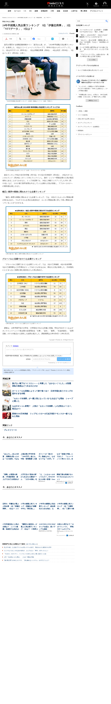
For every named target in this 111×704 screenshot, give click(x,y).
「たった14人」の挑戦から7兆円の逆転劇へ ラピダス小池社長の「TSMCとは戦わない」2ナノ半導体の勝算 (93, 89)
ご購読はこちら (92, 100)
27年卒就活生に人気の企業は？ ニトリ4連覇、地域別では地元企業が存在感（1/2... (11, 526)
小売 (52, 11)
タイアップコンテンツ (85, 123)
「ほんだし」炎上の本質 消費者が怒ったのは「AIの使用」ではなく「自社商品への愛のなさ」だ (94, 42)
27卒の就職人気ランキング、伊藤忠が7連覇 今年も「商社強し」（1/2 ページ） (29, 506)
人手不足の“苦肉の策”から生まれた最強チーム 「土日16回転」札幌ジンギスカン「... (29, 477)
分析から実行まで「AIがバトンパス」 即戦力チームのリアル (65, 526)
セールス (17, 11)
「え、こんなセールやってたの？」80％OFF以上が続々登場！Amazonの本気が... (47, 477)
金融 (58, 11)
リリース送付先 (83, 115)
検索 (106, 21)
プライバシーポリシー (85, 134)
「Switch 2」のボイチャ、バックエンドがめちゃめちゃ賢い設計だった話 (25, 554)
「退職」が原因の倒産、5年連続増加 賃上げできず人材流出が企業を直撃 (11, 477)
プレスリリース (10, 430)
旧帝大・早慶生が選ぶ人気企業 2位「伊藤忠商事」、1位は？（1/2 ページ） (11, 506)
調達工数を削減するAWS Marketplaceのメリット (65, 477)
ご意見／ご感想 (83, 111)
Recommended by (60, 483)
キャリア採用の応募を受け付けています (90, 70)
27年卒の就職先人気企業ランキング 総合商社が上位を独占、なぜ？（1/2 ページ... (47, 506)
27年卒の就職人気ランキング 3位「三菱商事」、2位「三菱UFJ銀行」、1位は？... (65, 506)
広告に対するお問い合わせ (86, 119)
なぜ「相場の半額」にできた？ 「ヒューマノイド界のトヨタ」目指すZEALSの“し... (65, 456)
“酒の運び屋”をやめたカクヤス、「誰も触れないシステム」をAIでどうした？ (26, 560)
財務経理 (44, 11)
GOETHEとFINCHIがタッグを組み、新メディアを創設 (47, 526)
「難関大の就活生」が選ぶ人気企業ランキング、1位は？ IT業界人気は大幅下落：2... (29, 526)
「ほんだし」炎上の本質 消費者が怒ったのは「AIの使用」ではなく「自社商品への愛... (11, 456)
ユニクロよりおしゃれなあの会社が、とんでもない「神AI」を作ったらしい (26, 550)
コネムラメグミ (63, 33)
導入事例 (84, 11)
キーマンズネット (32, 544)
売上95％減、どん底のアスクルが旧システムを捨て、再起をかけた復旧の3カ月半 (27, 547)
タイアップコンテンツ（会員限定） (89, 126)
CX (25, 11)
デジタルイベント (96, 11)
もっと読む (92, 59)
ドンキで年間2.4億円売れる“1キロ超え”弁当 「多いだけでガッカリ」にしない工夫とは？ (94, 49)
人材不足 (74, 11)
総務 (36, 11)
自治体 (65, 11)
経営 (9, 11)
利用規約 (80, 130)
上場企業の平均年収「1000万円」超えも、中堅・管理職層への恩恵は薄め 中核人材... (29, 456)
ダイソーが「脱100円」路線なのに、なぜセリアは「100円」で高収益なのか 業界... (47, 456)
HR (30, 11)
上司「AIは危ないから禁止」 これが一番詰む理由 (19, 557)
